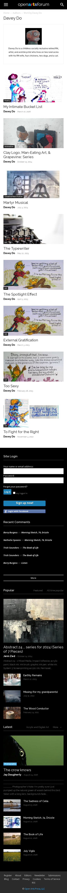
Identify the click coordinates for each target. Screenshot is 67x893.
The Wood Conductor (36, 708)
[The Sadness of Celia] (12, 805)
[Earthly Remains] (12, 680)
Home (6, 12)
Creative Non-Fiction (13, 196)
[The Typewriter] (33, 229)
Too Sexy (11, 386)
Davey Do (9, 111)
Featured (38, 590)
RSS (33, 882)
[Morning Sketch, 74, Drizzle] (12, 822)
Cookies (37, 879)
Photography (10, 764)
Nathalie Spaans (12, 540)
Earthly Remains (32, 675)
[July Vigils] (12, 855)
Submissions (54, 875)
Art (5, 242)
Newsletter (40, 875)
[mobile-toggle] (5, 4)
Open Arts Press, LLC (35, 888)
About (18, 875)
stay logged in (21, 493)
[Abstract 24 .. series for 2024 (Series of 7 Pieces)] (33, 621)
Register (8, 875)
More (33, 577)
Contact (15, 879)
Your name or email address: (18, 466)
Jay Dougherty (12, 774)
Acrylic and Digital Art (37, 727)
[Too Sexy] (33, 367)
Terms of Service (52, 879)
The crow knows (17, 770)
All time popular (55, 590)
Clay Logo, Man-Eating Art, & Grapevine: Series (27, 154)
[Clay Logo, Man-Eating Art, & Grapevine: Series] (33, 133)
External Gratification (20, 340)
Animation (9, 146)
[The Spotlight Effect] (33, 275)
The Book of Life (30, 547)
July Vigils (29, 851)
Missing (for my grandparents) (40, 692)
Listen (24, 562)
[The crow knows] (33, 750)
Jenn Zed (9, 656)
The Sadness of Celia (35, 801)
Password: (8, 475)
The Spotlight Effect (20, 294)
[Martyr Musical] (33, 183)
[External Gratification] (33, 321)
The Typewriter (16, 248)
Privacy (26, 879)
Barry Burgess (10, 532)
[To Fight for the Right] (33, 412)
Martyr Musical (15, 202)
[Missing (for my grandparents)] (12, 696)
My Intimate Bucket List (22, 107)
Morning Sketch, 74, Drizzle (35, 532)
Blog (6, 879)
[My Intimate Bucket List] (33, 87)
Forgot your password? (15, 486)
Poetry (7, 101)
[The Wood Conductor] (12, 713)
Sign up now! (24, 503)
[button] (62, 4)
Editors (27, 875)
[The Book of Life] (12, 839)
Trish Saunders (11, 547)
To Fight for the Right (21, 432)
